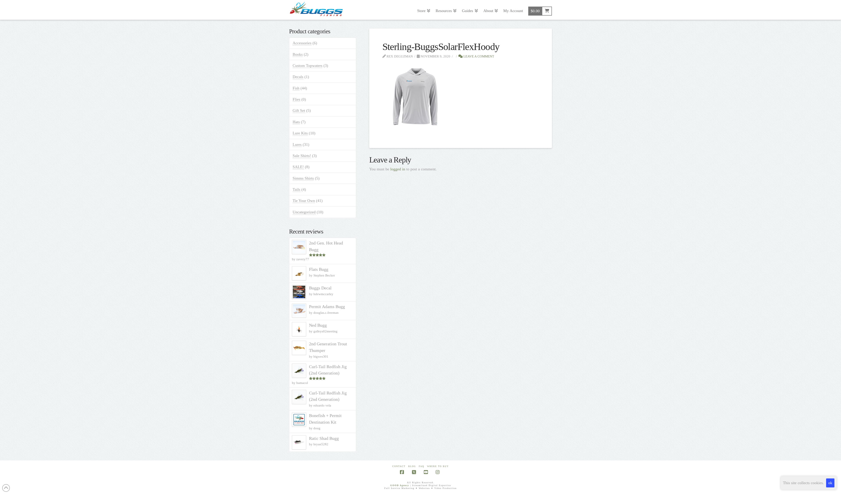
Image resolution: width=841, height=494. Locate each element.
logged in (397, 169)
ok (830, 483)
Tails (296, 189)
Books (298, 54)
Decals (298, 77)
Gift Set (299, 110)
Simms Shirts (303, 178)
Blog (412, 466)
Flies (296, 99)
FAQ (421, 466)
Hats (296, 122)
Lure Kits (300, 133)
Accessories (302, 43)
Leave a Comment (478, 56)
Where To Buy (438, 466)
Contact (398, 466)
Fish (296, 88)
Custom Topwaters (307, 65)
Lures (297, 144)
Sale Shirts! (302, 155)
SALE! (298, 167)
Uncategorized (304, 212)
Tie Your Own (304, 200)
